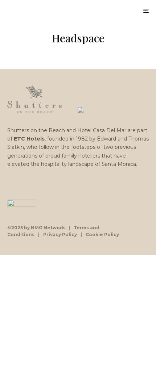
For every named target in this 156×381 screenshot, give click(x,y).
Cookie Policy (102, 234)
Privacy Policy (60, 234)
